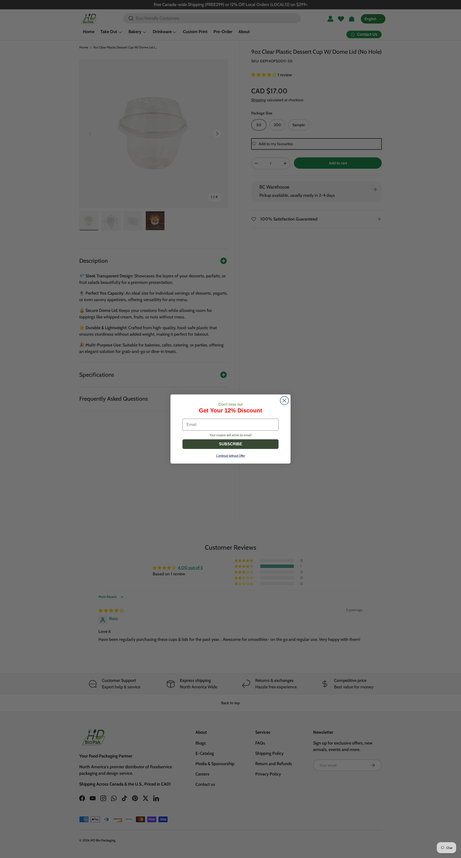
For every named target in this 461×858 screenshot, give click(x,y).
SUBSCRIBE (230, 444)
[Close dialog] (284, 400)
